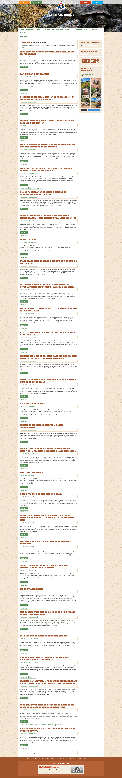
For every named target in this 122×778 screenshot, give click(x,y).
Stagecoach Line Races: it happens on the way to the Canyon (48, 262)
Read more (24, 66)
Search (22, 33)
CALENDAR (85, 2)
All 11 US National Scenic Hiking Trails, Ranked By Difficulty (47, 333)
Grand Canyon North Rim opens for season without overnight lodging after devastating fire (47, 517)
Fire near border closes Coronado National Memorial (46, 542)
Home (21, 29)
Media (94, 29)
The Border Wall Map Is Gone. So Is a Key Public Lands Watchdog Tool (47, 613)
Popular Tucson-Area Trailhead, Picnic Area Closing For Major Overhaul (46, 169)
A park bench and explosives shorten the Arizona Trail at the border (44, 658)
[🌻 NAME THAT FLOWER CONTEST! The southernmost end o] (85, 83)
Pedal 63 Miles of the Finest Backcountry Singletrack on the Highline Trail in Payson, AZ (48, 217)
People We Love (29, 239)
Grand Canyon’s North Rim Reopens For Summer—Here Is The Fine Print (48, 381)
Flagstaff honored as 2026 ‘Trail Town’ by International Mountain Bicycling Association (48, 286)
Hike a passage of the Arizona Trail (41, 494)
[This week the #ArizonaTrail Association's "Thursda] (96, 93)
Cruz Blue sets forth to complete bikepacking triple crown (47, 53)
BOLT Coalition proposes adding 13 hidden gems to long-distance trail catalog (47, 145)
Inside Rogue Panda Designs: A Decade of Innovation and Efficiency (43, 193)
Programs (78, 29)
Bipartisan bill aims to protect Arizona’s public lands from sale (48, 309)
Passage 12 (39, 188)
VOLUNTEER (37, 2)
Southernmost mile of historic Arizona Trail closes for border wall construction (47, 706)
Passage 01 (32, 677)
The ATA (47, 29)
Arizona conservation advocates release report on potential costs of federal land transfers (49, 682)
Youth (74, 758)
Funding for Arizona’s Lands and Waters (43, 636)
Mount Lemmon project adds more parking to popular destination (47, 122)
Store (86, 29)
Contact (91, 758)
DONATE (24, 2)
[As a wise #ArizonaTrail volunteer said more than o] (85, 103)
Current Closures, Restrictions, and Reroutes (33, 724)
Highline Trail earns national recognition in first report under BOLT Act (47, 98)
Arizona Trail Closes (32, 403)
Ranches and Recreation (34, 74)
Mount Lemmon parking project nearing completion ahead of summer (44, 566)
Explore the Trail (33, 29)
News (80, 758)
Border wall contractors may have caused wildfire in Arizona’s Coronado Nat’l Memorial (48, 450)
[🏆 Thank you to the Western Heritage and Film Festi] (96, 83)
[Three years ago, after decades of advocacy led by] (96, 103)
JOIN (97, 2)
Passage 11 (32, 188)
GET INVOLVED (57, 29)
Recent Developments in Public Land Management (41, 426)
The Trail (34, 758)
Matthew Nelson (33, 56)
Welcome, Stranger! (32, 472)
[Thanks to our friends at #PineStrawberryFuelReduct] (85, 93)
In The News (24, 70)
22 (31, 753)
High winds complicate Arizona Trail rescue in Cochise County (48, 730)
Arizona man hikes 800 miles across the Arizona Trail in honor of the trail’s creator (48, 357)
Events (68, 29)
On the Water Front (31, 589)
